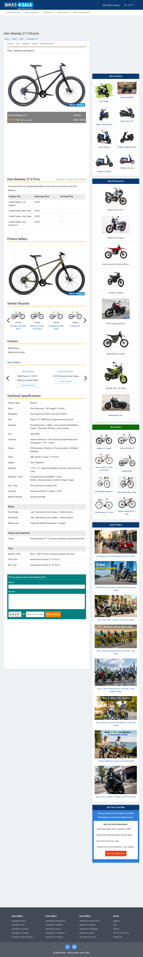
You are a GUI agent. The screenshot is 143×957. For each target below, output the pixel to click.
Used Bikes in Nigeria (87, 925)
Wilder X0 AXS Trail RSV (37, 327)
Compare (77, 115)
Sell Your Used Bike (116, 807)
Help (115, 925)
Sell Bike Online (13, 12)
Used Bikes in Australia (20, 933)
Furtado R (75, 326)
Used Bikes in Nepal (53, 929)
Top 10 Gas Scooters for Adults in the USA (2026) (116, 797)
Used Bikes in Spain (86, 933)
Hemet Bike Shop (65, 371)
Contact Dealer (27, 385)
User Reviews (46, 43)
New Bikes (48, 12)
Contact (116, 929)
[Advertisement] (71, 23)
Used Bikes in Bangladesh (55, 921)
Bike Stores (63, 12)
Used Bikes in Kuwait (87, 937)
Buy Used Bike (31, 12)
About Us (116, 921)
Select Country (113, 5)
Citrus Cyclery (28, 371)
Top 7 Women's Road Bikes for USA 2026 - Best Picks (115, 652)
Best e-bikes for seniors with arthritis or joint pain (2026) (115, 724)
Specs (35, 43)
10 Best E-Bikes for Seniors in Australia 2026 (116, 761)
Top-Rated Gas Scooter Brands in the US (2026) (115, 556)
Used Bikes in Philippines (55, 933)
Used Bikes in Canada (19, 929)
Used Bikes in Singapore (88, 929)
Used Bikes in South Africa (89, 921)
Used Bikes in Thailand (54, 937)
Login (130, 4)
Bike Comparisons (82, 12)
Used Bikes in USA (18, 921)
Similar (26, 43)
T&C (114, 933)
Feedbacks (117, 937)
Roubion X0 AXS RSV (18, 327)
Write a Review (79, 120)
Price (11, 43)
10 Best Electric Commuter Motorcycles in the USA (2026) (115, 589)
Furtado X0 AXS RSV (56, 327)
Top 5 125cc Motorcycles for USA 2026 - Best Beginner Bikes (115, 690)
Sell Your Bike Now (116, 853)
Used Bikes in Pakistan (54, 925)
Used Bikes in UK (17, 925)
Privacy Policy (123, 933)
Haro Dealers (14, 362)
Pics (18, 43)
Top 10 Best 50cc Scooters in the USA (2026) (115, 620)
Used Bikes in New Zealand (22, 937)
